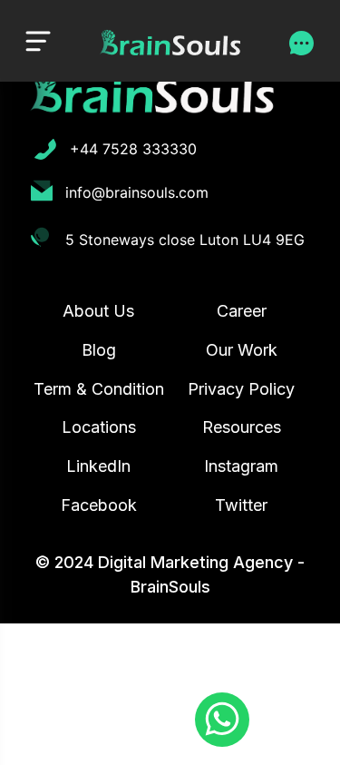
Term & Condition (99, 388)
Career (242, 310)
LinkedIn (98, 466)
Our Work (241, 349)
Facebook (99, 505)
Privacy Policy (241, 388)
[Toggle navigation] (38, 40)
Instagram (241, 466)
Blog (99, 349)
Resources (241, 426)
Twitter (241, 505)
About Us (98, 310)
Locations (99, 426)
